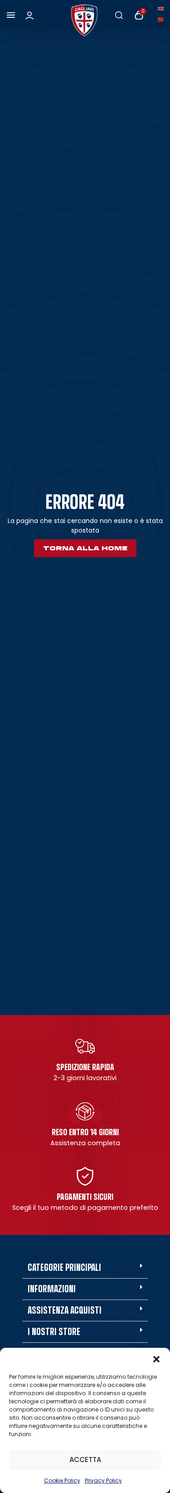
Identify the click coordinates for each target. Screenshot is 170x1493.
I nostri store (54, 1331)
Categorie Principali (64, 1267)
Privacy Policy (103, 1480)
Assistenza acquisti (65, 1310)
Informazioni (52, 1289)
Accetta (85, 1459)
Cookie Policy (62, 1480)
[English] (162, 8)
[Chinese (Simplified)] (162, 19)
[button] (156, 1359)
